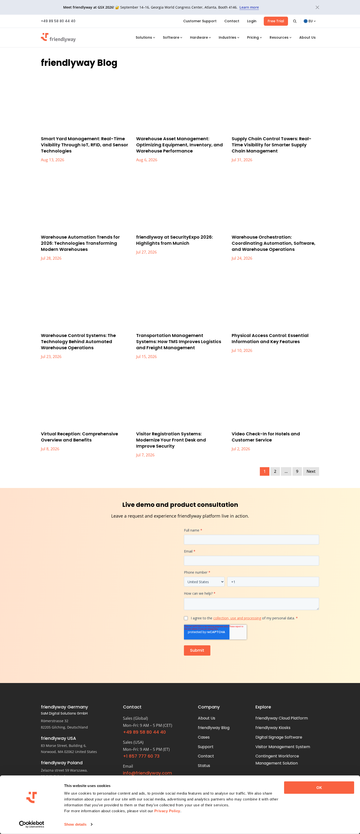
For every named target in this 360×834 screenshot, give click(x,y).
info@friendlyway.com (147, 773)
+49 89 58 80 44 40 (58, 21)
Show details (75, 824)
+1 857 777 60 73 (141, 756)
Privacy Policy (167, 811)
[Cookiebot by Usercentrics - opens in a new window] (31, 824)
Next (311, 471)
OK (319, 788)
